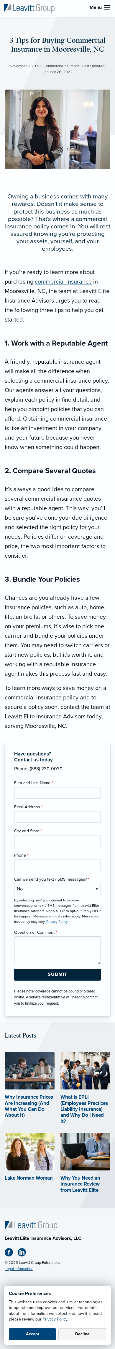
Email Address (28, 806)
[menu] (107, 7)
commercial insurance (63, 281)
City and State (28, 830)
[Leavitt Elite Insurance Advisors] (29, 8)
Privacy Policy (55, 1319)
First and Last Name (33, 782)
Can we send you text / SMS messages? (51, 879)
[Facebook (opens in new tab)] (11, 1253)
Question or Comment (35, 932)
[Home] (31, 1225)
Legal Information (19, 1269)
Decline (82, 1334)
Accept (32, 1334)
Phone (21, 855)
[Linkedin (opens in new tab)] (24, 1253)
